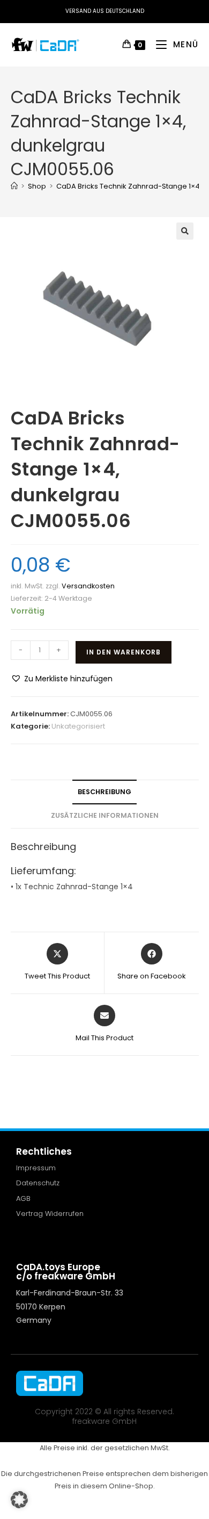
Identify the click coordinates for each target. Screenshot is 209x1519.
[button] (184, 231)
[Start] (14, 186)
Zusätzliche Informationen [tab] (105, 815)
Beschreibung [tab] (104, 791)
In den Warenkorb (123, 652)
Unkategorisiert (78, 726)
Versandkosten (88, 586)
